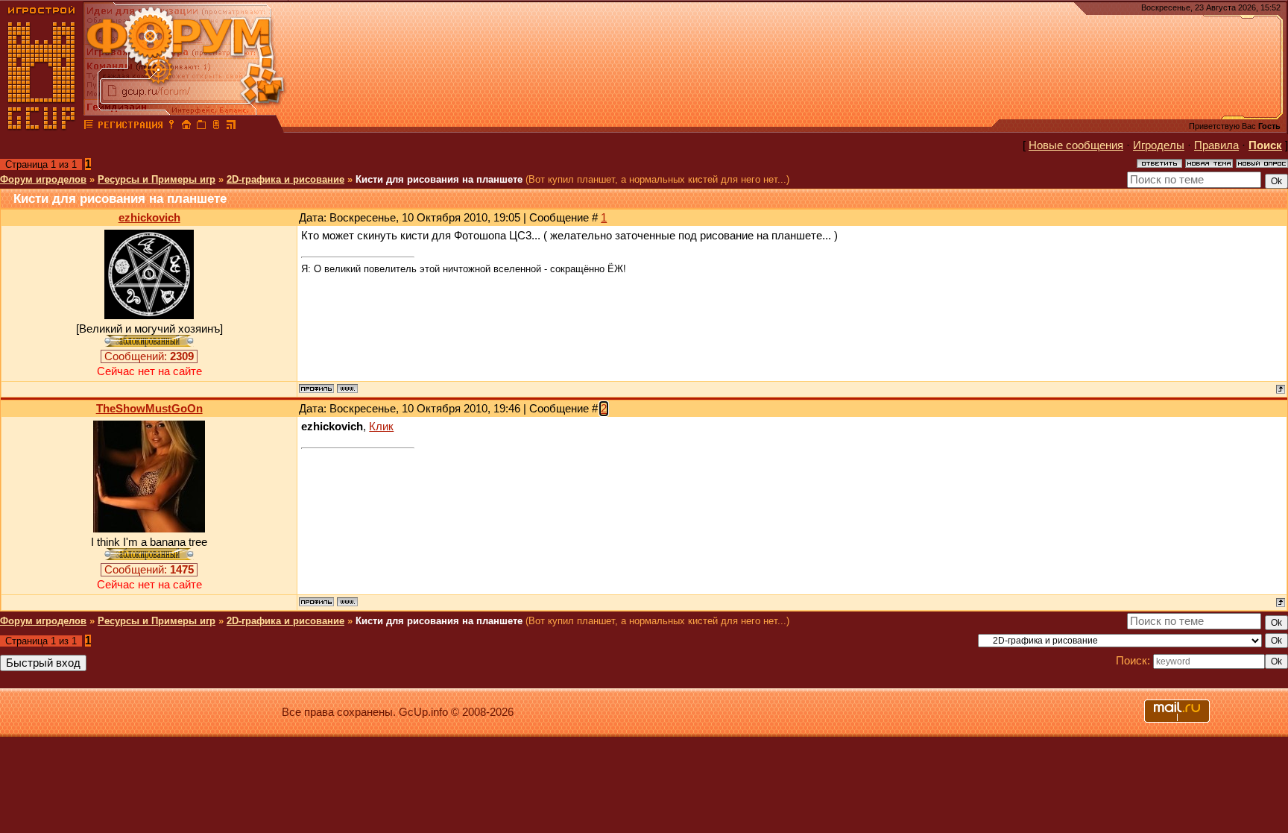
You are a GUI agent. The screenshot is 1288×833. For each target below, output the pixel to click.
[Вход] (171, 127)
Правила (1216, 145)
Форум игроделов (43, 179)
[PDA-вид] (216, 127)
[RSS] (231, 127)
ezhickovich (149, 218)
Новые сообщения (1076, 145)
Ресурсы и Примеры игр (156, 179)
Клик (381, 427)
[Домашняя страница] (347, 388)
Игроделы (1158, 145)
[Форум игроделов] (88, 127)
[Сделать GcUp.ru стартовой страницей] (186, 127)
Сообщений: (149, 356)
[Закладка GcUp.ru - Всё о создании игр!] (201, 127)
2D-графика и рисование (285, 179)
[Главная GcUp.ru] (41, 127)
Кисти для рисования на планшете (439, 179)
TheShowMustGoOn (149, 409)
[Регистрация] (130, 127)
